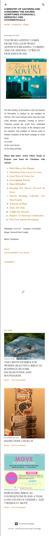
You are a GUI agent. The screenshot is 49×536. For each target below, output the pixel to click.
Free (21, 253)
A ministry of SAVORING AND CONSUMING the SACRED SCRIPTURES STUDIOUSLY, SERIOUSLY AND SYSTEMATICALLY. (22, 14)
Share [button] (6, 249)
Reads (26, 253)
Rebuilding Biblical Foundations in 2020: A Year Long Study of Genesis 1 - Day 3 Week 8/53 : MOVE (24, 498)
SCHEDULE (16, 24)
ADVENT (14, 253)
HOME (7, 24)
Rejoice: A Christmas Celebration (26, 215)
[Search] (43, 4)
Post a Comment (18, 380)
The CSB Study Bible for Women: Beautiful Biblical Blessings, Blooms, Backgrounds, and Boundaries (23, 368)
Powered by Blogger (26, 524)
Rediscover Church (18, 441)
